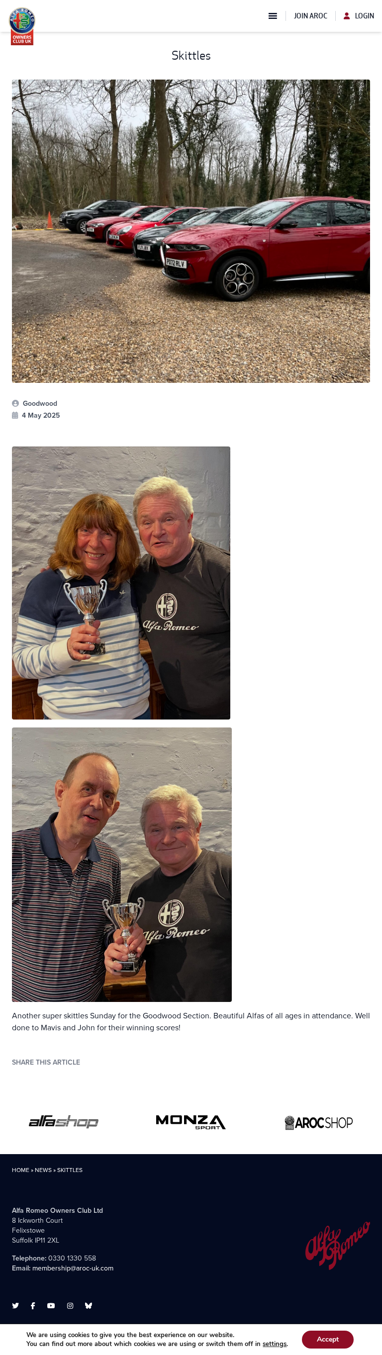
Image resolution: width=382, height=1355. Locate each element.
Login (364, 15)
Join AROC (310, 15)
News (43, 1170)
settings (274, 1344)
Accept (328, 1339)
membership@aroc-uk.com (72, 1268)
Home (20, 1170)
